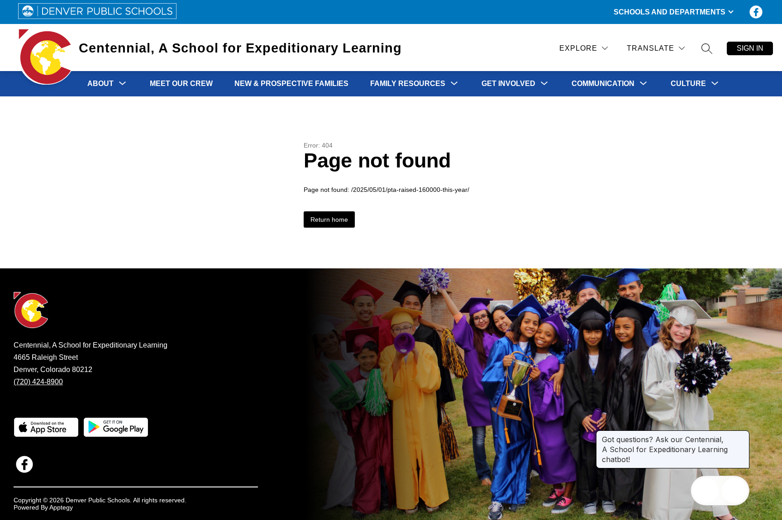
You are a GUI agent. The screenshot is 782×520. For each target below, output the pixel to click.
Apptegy (61, 507)
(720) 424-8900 (38, 382)
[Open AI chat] (734, 490)
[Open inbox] (705, 490)
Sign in (750, 48)
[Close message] (742, 434)
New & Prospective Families (291, 83)
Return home (329, 219)
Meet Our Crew (181, 83)
